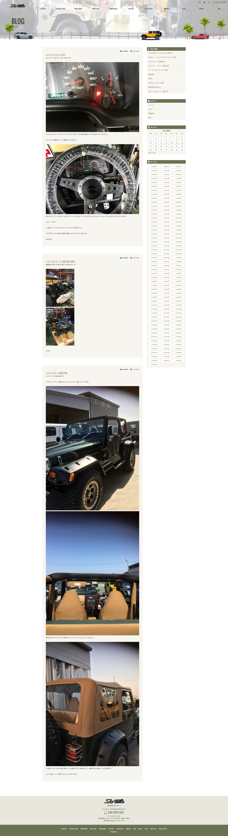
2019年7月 (166, 277)
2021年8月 (154, 246)
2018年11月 (154, 289)
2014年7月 (166, 356)
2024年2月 (154, 206)
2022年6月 (179, 230)
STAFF (134, 829)
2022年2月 (154, 238)
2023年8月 (154, 214)
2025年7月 (166, 182)
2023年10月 (166, 210)
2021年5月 (154, 250)
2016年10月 (166, 321)
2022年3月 (179, 234)
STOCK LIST (64, 829)
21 (171, 146)
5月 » (154, 152)
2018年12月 (178, 285)
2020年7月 (166, 261)
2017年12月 (178, 301)
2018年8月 (154, 293)
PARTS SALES (93, 829)
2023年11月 (154, 210)
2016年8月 (154, 325)
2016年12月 (178, 317)
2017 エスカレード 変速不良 (158, 91)
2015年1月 (166, 349)
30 (182, 149)
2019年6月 (179, 277)
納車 (149, 118)
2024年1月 (166, 206)
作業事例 (125, 51)
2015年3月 (179, 345)
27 (166, 149)
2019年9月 (179, 273)
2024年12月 (178, 190)
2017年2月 (154, 317)
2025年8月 (154, 182)
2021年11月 (154, 242)
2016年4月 (166, 329)
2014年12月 (178, 349)
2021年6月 (179, 246)
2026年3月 (179, 170)
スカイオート (17, 6)
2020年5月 (154, 265)
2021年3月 (179, 250)
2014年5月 (154, 360)
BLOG (146, 829)
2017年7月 (166, 309)
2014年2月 (179, 360)
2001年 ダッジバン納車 (156, 83)
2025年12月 (178, 174)
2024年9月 (179, 194)
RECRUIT (140, 829)
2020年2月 (154, 269)
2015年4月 (166, 345)
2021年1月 (166, 254)
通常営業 (151, 74)
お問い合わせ (209, 2)
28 (171, 149)
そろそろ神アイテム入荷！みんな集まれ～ (160, 53)
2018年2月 (154, 301)
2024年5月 (154, 202)
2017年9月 (179, 305)
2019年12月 (178, 269)
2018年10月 (166, 289)
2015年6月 (179, 341)
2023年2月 (154, 222)
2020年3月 (179, 265)
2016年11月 (154, 321)
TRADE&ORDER (102, 829)
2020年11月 (154, 258)
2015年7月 (166, 341)
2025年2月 (154, 190)
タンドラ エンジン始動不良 (156, 61)
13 (166, 143)
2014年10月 (166, 352)
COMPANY (128, 829)
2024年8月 (154, 198)
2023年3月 (179, 218)
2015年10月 (166, 337)
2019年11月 (154, 273)
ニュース (150, 105)
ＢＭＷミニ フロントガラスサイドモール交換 (162, 57)
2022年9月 (179, 226)
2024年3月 (179, 202)
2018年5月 (154, 297)
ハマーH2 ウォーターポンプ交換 (158, 70)
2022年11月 (154, 226)
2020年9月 (179, 258)
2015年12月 (178, 333)
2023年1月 (166, 222)
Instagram (199, 2)
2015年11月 (154, 337)
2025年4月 (166, 186)
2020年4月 (166, 265)
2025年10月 (166, 178)
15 (177, 143)
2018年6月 (179, 293)
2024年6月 (179, 198)
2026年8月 (154, 166)
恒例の (150, 79)
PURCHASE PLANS (73, 829)
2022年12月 (178, 222)
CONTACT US (153, 829)
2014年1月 (154, 364)
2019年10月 (166, 273)
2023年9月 (179, 210)
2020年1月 (166, 269)
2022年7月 (166, 230)
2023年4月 (166, 218)
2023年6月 (179, 214)
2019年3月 (179, 281)
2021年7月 (166, 246)
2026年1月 (166, 174)
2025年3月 (179, 186)
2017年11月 (154, 305)
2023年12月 (178, 206)
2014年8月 (154, 356)
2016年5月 (154, 329)
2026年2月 (154, 174)
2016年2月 (154, 333)
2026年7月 (166, 166)
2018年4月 (166, 297)
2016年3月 (179, 329)
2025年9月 (179, 178)
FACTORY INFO (119, 829)
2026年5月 (154, 170)
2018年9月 (179, 289)
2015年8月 (154, 341)
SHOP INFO (111, 829)
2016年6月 (179, 325)
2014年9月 (179, 352)
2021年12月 (178, 238)
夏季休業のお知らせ (154, 87)
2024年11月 (154, 194)
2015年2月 (154, 349)
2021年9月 (179, 242)
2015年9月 (179, 337)
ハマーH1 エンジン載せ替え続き (60, 261)
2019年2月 (154, 285)
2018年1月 (166, 301)
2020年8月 (154, 261)
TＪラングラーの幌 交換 (56, 372)
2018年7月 (166, 293)
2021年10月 (166, 242)
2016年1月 (166, 333)
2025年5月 (154, 186)
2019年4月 (166, 281)
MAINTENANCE (84, 829)
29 (177, 149)
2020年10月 (166, 258)
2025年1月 (166, 190)
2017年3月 (179, 313)
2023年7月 (166, 214)
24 (151, 149)
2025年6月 (179, 182)
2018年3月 (179, 297)
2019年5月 (154, 281)
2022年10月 (166, 226)
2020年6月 (179, 261)
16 (182, 143)
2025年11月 (154, 178)
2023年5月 (154, 218)
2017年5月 (154, 313)
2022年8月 (154, 230)
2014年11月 (154, 352)
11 (156, 143)
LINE (204, 2)
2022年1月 (166, 238)
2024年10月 (166, 194)
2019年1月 (166, 285)
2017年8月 (154, 309)
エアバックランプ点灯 (55, 54)
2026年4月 (166, 170)
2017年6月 (179, 309)
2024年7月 (166, 198)
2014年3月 (166, 360)
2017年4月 (166, 313)
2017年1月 (166, 317)
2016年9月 (179, 321)
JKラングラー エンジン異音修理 (158, 66)
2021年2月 (154, 254)
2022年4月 (166, 234)
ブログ (150, 109)
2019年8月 (154, 277)
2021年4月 (166, 250)
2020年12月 (178, 254)
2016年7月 (166, 325)
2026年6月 (179, 166)
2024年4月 (166, 202)
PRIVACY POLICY (163, 829)
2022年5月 (154, 234)
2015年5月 (154, 345)
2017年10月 (166, 305)
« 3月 (149, 152)
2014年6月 (179, 356)
